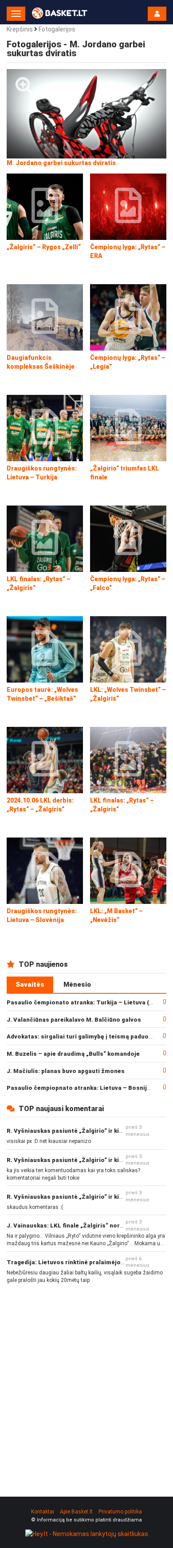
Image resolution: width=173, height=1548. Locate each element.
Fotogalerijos (57, 29)
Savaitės (30, 984)
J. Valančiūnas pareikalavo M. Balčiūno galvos (74, 1019)
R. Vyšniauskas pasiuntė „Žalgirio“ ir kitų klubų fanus (83, 1130)
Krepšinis (20, 29)
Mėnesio (77, 984)
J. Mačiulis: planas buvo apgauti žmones (66, 1071)
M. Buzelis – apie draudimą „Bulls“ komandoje (73, 1053)
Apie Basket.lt (76, 1512)
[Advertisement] (86, 1383)
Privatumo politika (120, 1512)
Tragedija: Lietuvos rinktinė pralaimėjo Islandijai (78, 1262)
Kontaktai (42, 1512)
